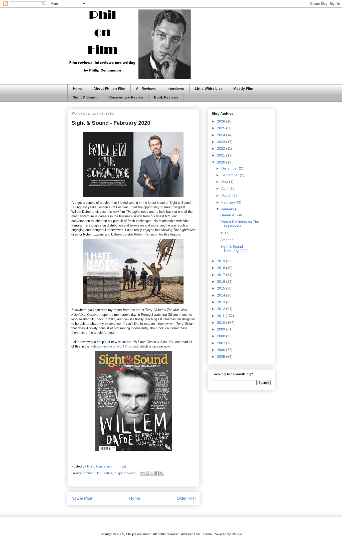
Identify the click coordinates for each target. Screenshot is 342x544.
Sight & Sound (85, 97)
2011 (221, 316)
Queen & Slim (231, 215)
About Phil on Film (109, 88)
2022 (221, 148)
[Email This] (142, 473)
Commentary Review (125, 97)
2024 (221, 135)
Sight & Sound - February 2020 (234, 248)
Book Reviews (166, 97)
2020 (221, 162)
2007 (221, 343)
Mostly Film (243, 88)
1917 (224, 233)
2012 (221, 309)
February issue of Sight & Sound (114, 346)
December (230, 168)
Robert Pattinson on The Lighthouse (239, 224)
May (225, 182)
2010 (221, 322)
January (228, 209)
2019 (221, 261)
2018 (221, 268)
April (225, 188)
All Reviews (146, 88)
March (226, 196)
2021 (221, 155)
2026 (221, 121)
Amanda (227, 240)
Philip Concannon (100, 466)
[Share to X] (152, 473)
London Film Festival (98, 473)
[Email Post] (123, 466)
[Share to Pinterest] (161, 473)
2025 (221, 128)
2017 (221, 275)
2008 (221, 336)
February (229, 202)
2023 (221, 142)
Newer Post (81, 498)
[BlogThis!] (147, 473)
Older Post (186, 498)
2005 (221, 356)
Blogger (237, 534)
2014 (221, 295)
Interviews (175, 88)
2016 (221, 282)
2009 (221, 329)
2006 (221, 350)
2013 (221, 302)
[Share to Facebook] (156, 473)
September (230, 175)
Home (78, 88)
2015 (221, 288)
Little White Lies (209, 88)
